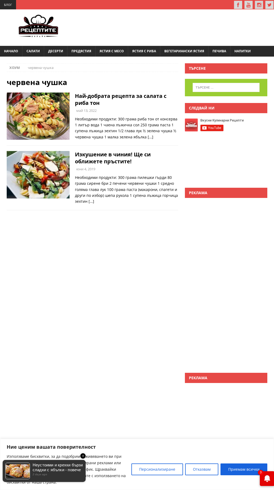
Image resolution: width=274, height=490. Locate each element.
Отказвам (202, 469)
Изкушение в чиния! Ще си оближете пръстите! (113, 158)
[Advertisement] (171, 27)
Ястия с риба (144, 51)
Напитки (242, 51)
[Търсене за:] (226, 87)
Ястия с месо (112, 51)
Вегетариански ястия (184, 51)
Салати (33, 51)
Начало (11, 51)
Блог (8, 5)
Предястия (81, 51)
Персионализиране (157, 469)
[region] (137, 464)
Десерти (55, 51)
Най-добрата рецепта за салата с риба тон (120, 99)
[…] (150, 136)
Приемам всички (244, 469)
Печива (219, 51)
